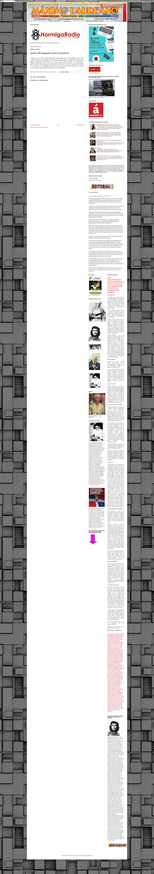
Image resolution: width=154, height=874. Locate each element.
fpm (78, 855)
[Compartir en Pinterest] (68, 72)
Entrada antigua (79, 125)
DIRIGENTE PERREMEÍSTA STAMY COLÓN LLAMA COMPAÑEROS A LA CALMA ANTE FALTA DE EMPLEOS (108, 125)
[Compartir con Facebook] (66, 72)
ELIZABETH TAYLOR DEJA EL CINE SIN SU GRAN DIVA (108, 156)
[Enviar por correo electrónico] (62, 72)
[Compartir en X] (65, 72)
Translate (99, 180)
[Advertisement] (57, 120)
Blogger (90, 855)
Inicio (58, 125)
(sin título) (98, 148)
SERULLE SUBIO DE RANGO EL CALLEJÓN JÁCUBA (108, 132)
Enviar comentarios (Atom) (42, 127)
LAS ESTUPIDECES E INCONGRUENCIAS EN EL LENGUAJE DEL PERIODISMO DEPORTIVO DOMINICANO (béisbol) (116, 285)
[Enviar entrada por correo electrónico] (59, 71)
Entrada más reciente (35, 125)
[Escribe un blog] (63, 72)
